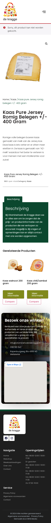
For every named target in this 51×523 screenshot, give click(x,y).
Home (6, 99)
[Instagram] (12, 438)
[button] (46, 43)
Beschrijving (13, 199)
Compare (10, 301)
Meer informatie (13, 294)
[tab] (13, 199)
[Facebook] (6, 438)
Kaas (13, 99)
